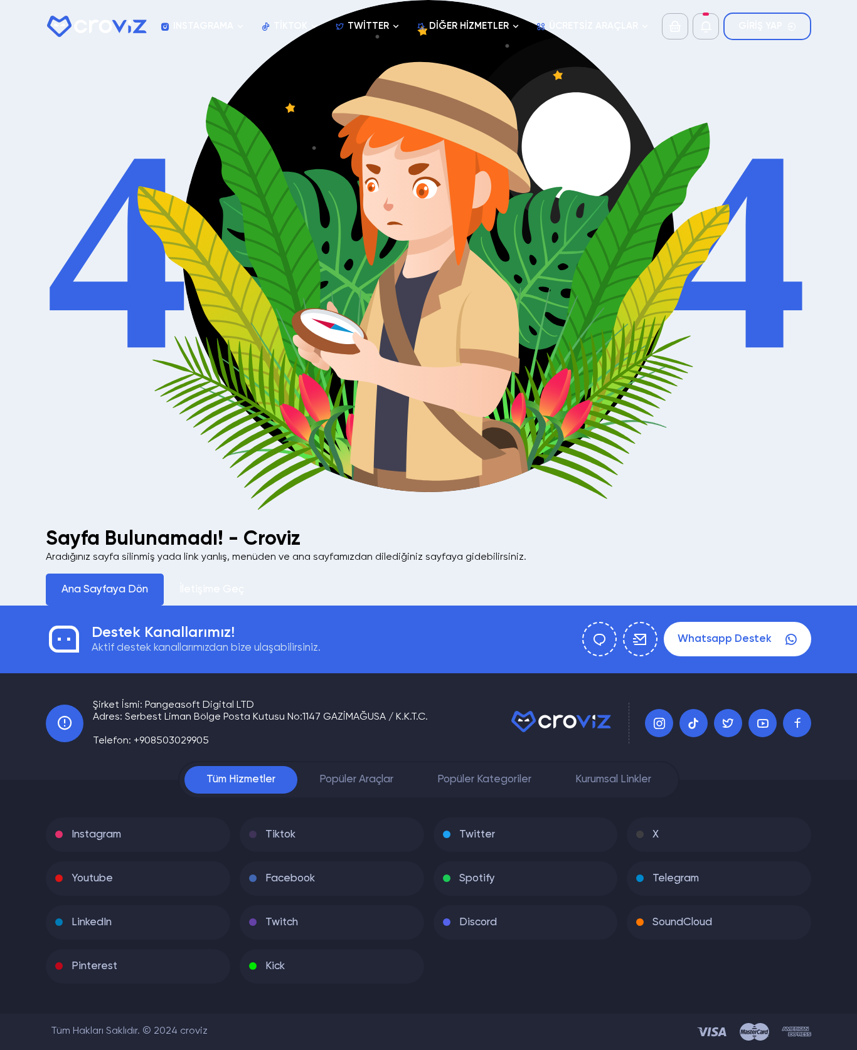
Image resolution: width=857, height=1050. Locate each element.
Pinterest (94, 966)
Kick (275, 966)
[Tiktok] (693, 723)
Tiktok (280, 834)
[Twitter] (728, 723)
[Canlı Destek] (599, 639)
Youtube (92, 878)
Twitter (477, 834)
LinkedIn (92, 922)
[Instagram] (659, 723)
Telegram (675, 878)
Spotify (477, 878)
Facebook (290, 878)
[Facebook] (797, 723)
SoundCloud (682, 922)
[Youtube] (762, 723)
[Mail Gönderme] (640, 639)
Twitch (281, 922)
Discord (478, 922)
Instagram (96, 834)
